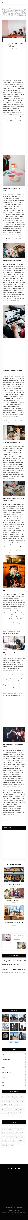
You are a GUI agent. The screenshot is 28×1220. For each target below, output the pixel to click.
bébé (15, 1098)
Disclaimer (17, 1210)
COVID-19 (6, 821)
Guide (21, 1101)
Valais (3, 1080)
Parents (3, 1067)
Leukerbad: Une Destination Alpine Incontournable (13, 972)
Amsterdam (11, 1096)
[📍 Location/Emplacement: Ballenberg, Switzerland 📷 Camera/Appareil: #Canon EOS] (14, 1018)
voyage (21, 1112)
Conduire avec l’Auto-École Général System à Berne (14, 969)
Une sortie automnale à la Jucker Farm (11, 967)
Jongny (4, 1106)
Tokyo (3, 1112)
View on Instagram (14, 1042)
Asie (22, 1096)
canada (20, 1098)
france (11, 1101)
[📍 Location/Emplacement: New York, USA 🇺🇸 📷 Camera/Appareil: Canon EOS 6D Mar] (14, 1036)
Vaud (3, 1082)
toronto (10, 1112)
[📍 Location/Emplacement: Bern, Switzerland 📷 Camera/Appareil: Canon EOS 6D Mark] (5, 1027)
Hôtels (4, 1104)
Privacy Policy (11, 1210)
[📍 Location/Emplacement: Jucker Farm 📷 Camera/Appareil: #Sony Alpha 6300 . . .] (5, 1018)
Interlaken (11, 1104)
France (3, 1056)
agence (4, 1096)
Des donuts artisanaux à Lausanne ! (14, 884)
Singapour (14, 1109)
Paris (3, 1069)
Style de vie (14, 40)
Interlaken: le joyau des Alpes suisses (10, 964)
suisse (20, 1109)
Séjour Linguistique (6, 1072)
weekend (4, 1114)
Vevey (15, 1112)
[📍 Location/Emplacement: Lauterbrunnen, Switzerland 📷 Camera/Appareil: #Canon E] (22, 1018)
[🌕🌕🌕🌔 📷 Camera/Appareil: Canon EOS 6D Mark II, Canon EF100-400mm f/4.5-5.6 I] (5, 1036)
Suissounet (7, 827)
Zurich (3, 1085)
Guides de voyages (6, 1059)
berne (4, 1098)
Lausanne (4, 1062)
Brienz (9, 1098)
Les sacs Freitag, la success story (14, 900)
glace (16, 1101)
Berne (3, 1054)
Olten (3, 1064)
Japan (18, 1104)
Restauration (5, 1109)
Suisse (3, 1077)
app (17, 1096)
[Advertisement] (14, 65)
